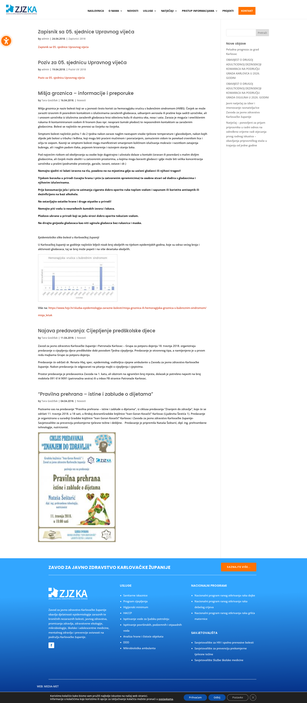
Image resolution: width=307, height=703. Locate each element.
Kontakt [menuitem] (247, 10)
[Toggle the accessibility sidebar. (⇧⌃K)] (6, 41)
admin (45, 38)
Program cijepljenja (135, 601)
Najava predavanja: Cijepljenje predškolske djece (96, 331)
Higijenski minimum (135, 607)
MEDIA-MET (51, 686)
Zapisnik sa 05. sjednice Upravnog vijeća (86, 32)
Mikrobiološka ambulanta (139, 648)
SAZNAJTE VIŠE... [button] (239, 567)
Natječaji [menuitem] (167, 11)
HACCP (127, 613)
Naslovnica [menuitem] (96, 11)
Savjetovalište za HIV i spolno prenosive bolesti (224, 642)
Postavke (237, 697)
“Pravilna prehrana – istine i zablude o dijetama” (95, 394)
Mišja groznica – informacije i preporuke (86, 93)
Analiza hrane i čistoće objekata (143, 636)
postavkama (166, 699)
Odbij (217, 697)
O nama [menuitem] (114, 11)
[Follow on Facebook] (51, 645)
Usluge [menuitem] (148, 11)
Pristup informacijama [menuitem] (198, 11)
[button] (262, 32)
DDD (126, 642)
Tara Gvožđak (50, 100)
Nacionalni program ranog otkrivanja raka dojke (225, 595)
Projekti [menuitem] (228, 11)
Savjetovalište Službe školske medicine (219, 660)
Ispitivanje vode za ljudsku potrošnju (146, 619)
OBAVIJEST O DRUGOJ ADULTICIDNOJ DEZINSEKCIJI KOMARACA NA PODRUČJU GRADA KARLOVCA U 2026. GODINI (243, 69)
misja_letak (45, 315)
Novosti (81, 100)
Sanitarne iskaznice (135, 595)
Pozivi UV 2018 (77, 69)
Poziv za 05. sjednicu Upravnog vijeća (82, 62)
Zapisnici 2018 (76, 38)
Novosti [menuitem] (132, 11)
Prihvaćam (195, 697)
